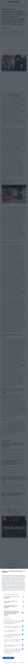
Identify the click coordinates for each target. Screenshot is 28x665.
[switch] (23, 597)
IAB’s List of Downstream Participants (15, 590)
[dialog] (14, 617)
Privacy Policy (21, 662)
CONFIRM (8, 657)
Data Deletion (6, 662)
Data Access (14, 662)
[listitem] (14, 594)
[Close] (25, 571)
